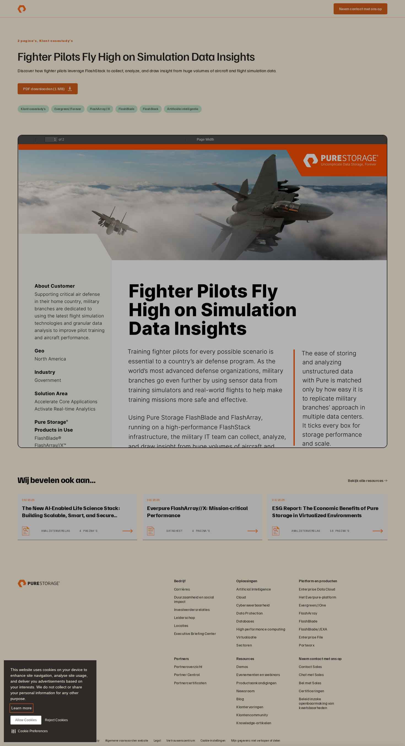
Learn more (21, 708)
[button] (29, 731)
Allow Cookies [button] (26, 720)
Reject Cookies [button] (56, 720)
